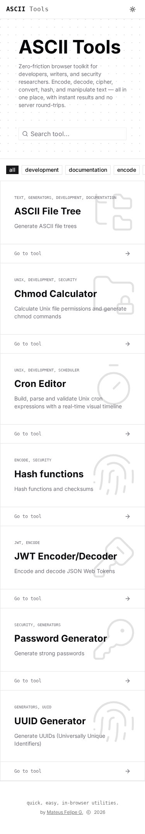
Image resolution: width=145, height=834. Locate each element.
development (42, 169)
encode (126, 169)
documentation (88, 169)
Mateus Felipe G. (65, 812)
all (12, 169)
